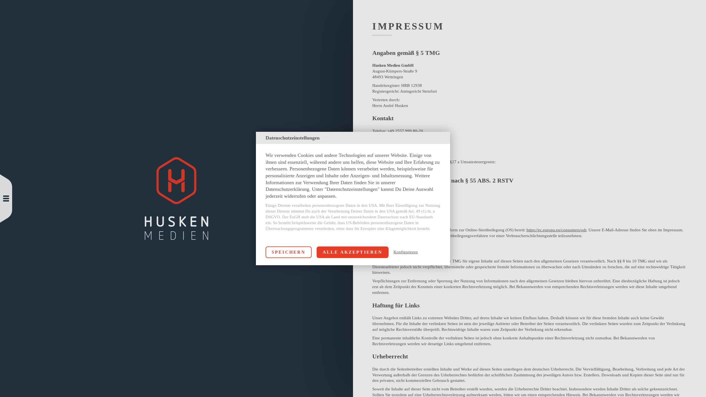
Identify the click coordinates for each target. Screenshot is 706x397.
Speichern (289, 252)
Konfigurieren (406, 252)
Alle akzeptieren (353, 252)
